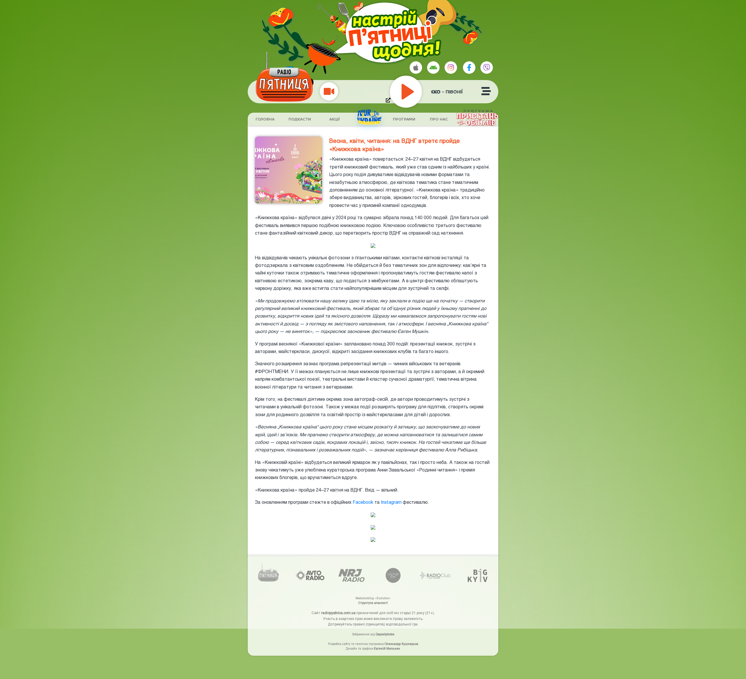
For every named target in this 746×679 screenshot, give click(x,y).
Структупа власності (373, 602)
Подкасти (299, 119)
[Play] (419, 92)
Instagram (391, 502)
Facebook (362, 502)
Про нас (439, 119)
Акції (334, 119)
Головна (265, 119)
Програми (404, 119)
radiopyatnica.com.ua (338, 613)
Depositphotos (385, 634)
